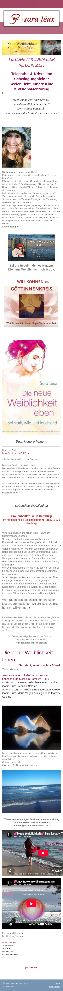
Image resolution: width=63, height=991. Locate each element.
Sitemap (24, 984)
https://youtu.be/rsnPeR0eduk (16, 453)
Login (57, 984)
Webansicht (54, 986)
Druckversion (12, 984)
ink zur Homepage (9, 942)
